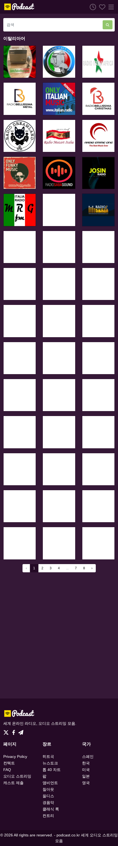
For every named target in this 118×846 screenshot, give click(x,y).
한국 (86, 763)
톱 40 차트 (52, 769)
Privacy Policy (15, 756)
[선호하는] (100, 7)
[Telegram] (20, 731)
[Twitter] (7, 731)
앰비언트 (50, 783)
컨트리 (48, 815)
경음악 (48, 802)
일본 (86, 776)
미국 (86, 769)
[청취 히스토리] (91, 7)
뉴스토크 (50, 763)
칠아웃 (48, 789)
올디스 (48, 796)
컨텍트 (9, 763)
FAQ (7, 769)
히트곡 (48, 756)
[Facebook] (14, 731)
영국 (86, 783)
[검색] (108, 24)
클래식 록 (51, 809)
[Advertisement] (59, 635)
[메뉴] (110, 7)
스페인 (88, 756)
